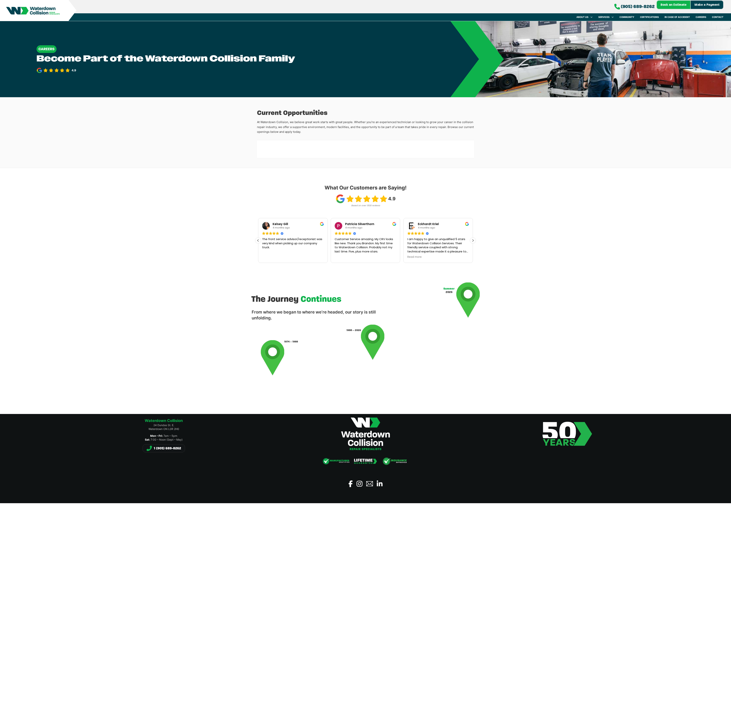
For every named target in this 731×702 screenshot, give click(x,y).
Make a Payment (706, 4)
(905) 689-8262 (638, 6)
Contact (717, 17)
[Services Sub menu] (612, 17)
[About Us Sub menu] (591, 17)
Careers (701, 17)
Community (626, 17)
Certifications (649, 17)
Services (604, 17)
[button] (473, 240)
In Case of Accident (677, 17)
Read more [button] (414, 257)
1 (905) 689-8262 (167, 448)
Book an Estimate (673, 4)
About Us (582, 17)
